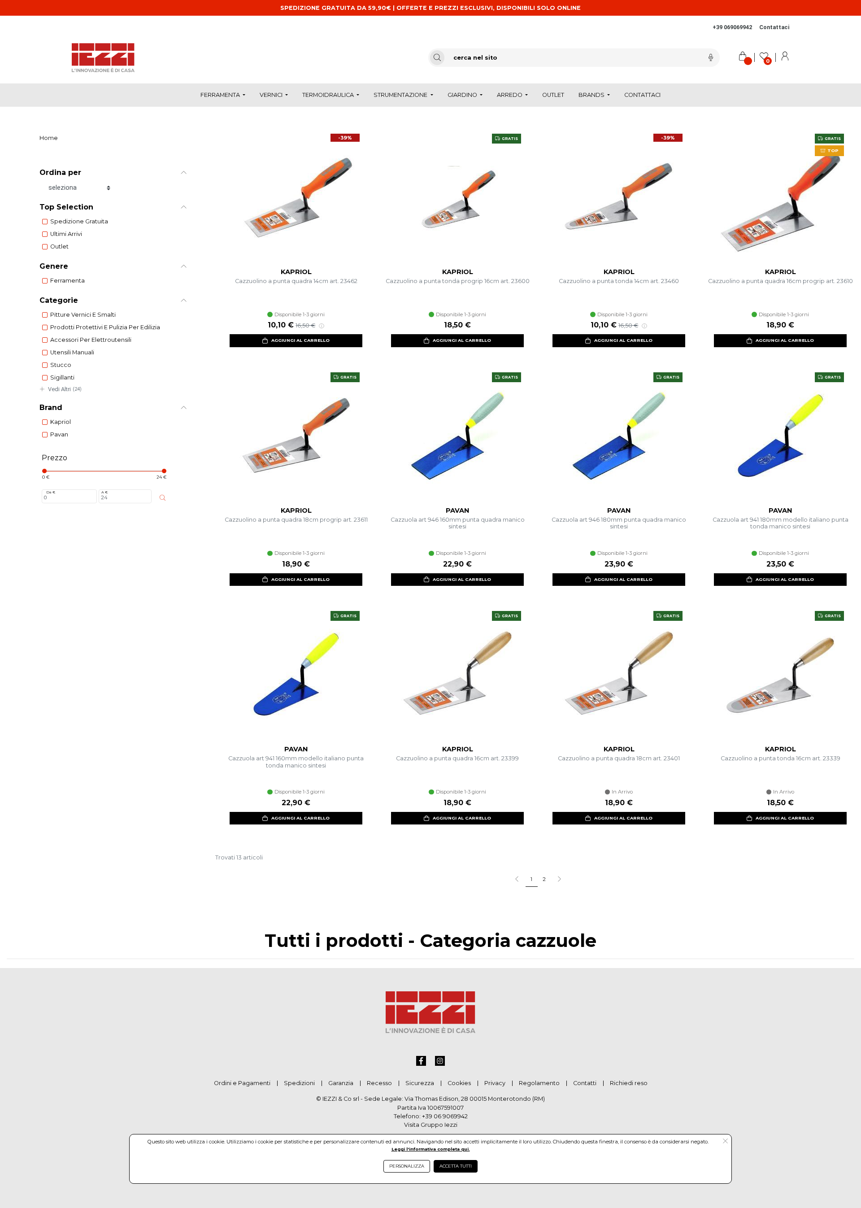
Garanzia (340, 1083)
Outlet (59, 246)
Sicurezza (419, 1083)
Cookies (459, 1083)
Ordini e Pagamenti (242, 1083)
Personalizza (406, 1166)
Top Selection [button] (66, 207)
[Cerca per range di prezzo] (163, 497)
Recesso (379, 1083)
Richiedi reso (629, 1083)
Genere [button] (53, 266)
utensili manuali (72, 352)
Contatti (584, 1083)
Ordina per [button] (60, 172)
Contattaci (774, 27)
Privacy (494, 1083)
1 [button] (531, 879)
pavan (59, 434)
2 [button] (544, 879)
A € (104, 492)
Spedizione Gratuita (79, 221)
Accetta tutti (455, 1166)
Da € (50, 492)
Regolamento (539, 1083)
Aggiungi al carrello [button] (300, 340)
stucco (60, 365)
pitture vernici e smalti (83, 314)
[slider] (44, 471)
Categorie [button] (58, 300)
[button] (559, 879)
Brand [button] (50, 407)
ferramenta (67, 280)
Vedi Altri (65, 389)
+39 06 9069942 (445, 1116)
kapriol (60, 422)
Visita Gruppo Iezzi (430, 1124)
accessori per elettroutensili (90, 339)
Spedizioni (299, 1083)
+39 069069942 (732, 27)
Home (48, 138)
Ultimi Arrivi (66, 234)
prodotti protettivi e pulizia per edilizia (105, 327)
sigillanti (62, 377)
